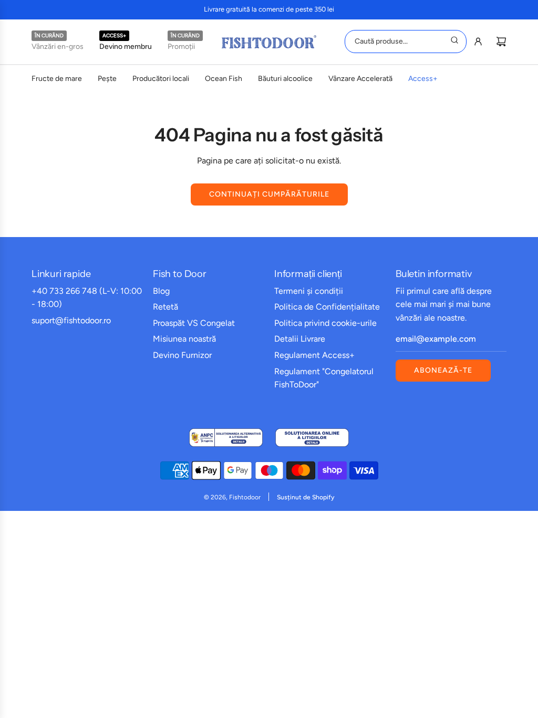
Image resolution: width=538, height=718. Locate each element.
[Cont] (478, 41)
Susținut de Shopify (305, 497)
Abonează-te (443, 370)
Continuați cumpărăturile (269, 194)
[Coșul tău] (501, 41)
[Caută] (454, 41)
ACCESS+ (114, 35)
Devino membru (125, 46)
